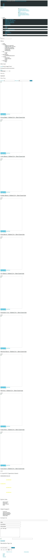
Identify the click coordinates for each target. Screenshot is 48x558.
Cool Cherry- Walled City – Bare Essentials (12, 468)
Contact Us (5, 511)
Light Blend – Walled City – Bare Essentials (12, 156)
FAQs (6, 33)
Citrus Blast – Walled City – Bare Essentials (12, 117)
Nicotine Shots (8, 24)
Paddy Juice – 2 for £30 (9, 21)
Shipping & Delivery (6, 514)
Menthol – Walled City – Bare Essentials (11, 390)
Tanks (6, 26)
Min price (2, 80)
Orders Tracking (6, 503)
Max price (16, 80)
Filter (1, 70)
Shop (4, 554)
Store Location (5, 501)
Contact (4, 30)
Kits (3, 25)
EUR (3, 4)
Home (4, 17)
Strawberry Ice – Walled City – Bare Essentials (13, 312)
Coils (6, 27)
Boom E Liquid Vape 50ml (9, 22)
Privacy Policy (5, 515)
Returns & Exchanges (7, 513)
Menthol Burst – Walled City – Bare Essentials (13, 351)
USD (3, 5)
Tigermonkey (26, 551)
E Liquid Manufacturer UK (10, 29)
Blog (6, 35)
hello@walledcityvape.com (5, 475)
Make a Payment (8, 32)
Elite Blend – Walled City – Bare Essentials (12, 234)
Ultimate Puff (7, 23)
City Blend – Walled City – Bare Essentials (12, 273)
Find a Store (5, 34)
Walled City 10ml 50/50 (9, 19)
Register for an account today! (20, 0)
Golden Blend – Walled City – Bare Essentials (13, 195)
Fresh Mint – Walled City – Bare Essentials (12, 429)
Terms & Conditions (6, 512)
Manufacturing (5, 28)
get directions (8, 479)
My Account (7, 31)
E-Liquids (4, 18)
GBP (4, 3)
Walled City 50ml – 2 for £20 (10, 20)
